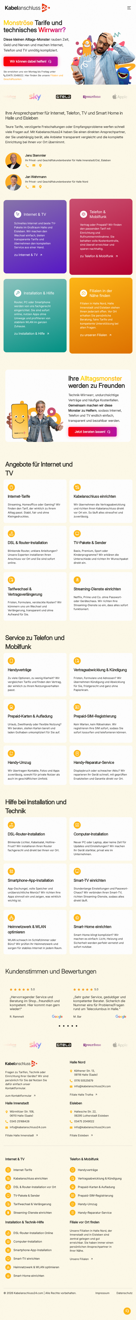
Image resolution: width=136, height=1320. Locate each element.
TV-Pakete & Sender (90, 542)
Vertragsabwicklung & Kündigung (100, 670)
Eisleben (76, 1103)
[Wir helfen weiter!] (127, 1311)
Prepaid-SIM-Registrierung (95, 716)
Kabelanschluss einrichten (95, 496)
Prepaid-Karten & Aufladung (30, 716)
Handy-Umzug (19, 762)
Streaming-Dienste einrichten (97, 589)
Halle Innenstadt (17, 1103)
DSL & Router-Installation (28, 542)
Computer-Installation (91, 834)
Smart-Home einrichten (92, 926)
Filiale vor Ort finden (84, 1222)
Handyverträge (19, 670)
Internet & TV (14, 1159)
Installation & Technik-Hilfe (24, 1222)
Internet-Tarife (19, 496)
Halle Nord (77, 1062)
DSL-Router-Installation (26, 834)
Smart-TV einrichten (90, 880)
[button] (59, 1026)
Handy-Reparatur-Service (94, 762)
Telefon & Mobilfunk (84, 1159)
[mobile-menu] (126, 8)
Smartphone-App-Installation (31, 880)
